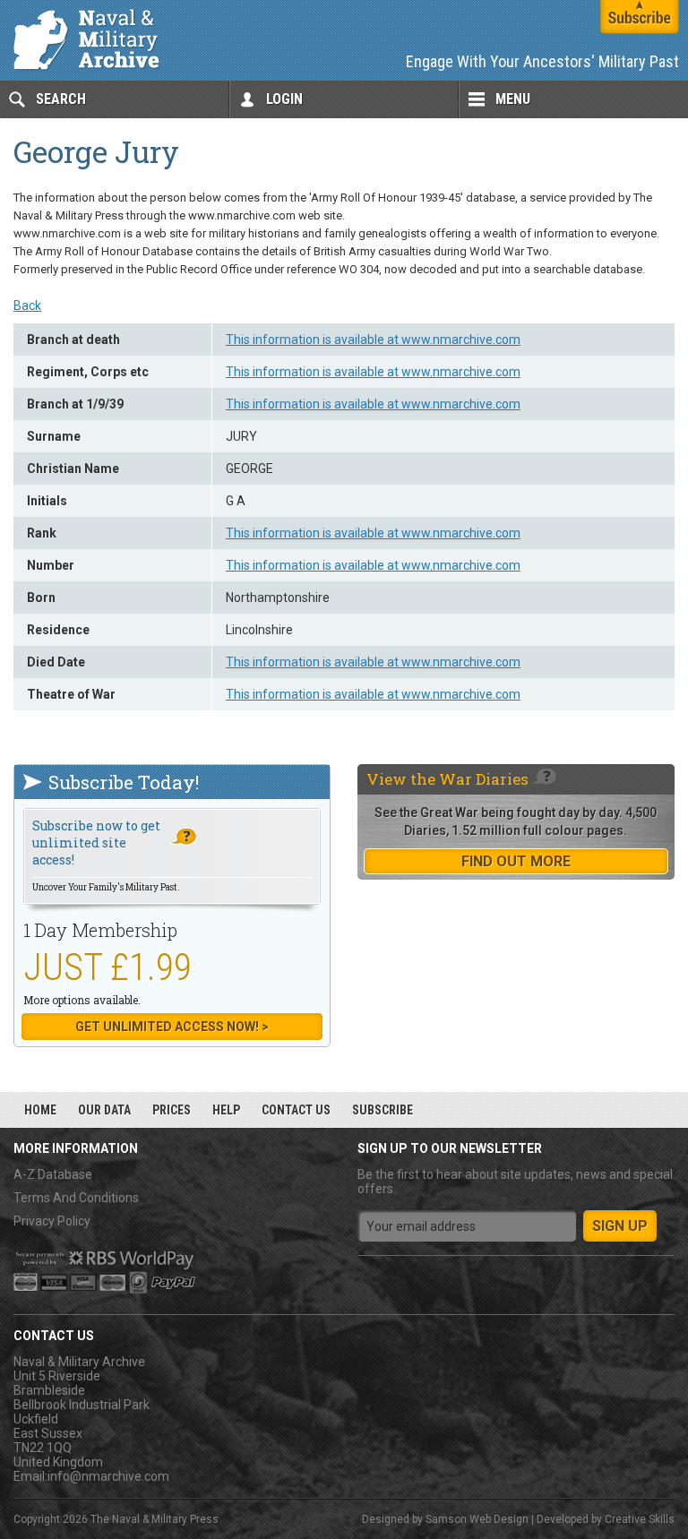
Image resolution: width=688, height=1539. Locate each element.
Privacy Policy (51, 1221)
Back (27, 305)
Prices (171, 1110)
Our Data (104, 1110)
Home (40, 1110)
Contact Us (296, 1110)
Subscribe (382, 1110)
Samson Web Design (477, 1519)
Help (226, 1110)
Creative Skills (640, 1519)
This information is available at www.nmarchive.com (373, 339)
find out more (516, 861)
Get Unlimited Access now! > (172, 1026)
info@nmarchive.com (108, 1476)
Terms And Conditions (76, 1198)
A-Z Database (52, 1174)
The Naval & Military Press (154, 1519)
